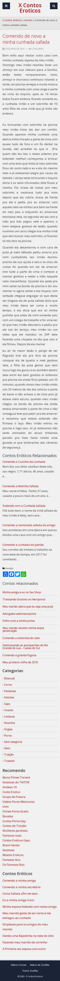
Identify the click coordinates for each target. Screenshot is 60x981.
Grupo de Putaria (14, 797)
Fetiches (9, 697)
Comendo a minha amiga (19, 880)
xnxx (5, 806)
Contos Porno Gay (14, 821)
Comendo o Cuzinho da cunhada (23, 462)
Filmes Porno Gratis (15, 811)
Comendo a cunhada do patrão (23, 545)
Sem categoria (13, 742)
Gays (7, 704)
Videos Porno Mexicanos (18, 802)
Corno (8, 685)
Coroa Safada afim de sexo (20, 893)
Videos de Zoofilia (39, 964)
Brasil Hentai (11, 845)
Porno (8, 735)
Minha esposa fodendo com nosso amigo (29, 907)
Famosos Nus (11, 860)
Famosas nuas (12, 835)
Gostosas (8, 850)
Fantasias (10, 691)
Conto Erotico (11, 792)
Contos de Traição (14, 826)
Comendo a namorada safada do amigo (28, 525)
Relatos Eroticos (13, 855)
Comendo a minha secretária (21, 887)
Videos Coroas (18, 964)
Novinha (9, 723)
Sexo (7, 748)
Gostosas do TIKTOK (15, 782)
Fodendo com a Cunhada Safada (24, 506)
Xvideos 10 (9, 787)
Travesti (9, 761)
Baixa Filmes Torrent (16, 777)
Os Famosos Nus (13, 864)
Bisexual (9, 678)
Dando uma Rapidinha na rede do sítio (28, 936)
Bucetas (7, 816)
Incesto (28, 20)
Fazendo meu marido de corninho (24, 942)
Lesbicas (9, 716)
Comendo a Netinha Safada (20, 486)
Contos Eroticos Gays (16, 840)
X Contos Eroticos (12, 20)
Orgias (8, 729)
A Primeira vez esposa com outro (24, 949)
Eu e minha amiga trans (18, 900)
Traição (9, 754)
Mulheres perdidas (15, 831)
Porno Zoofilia (30, 970)
